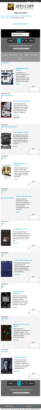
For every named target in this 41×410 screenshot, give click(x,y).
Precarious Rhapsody (21, 101)
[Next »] (31, 40)
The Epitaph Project (21, 132)
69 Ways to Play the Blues (21, 325)
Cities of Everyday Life (23, 260)
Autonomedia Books (26, 16)
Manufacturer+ (14, 55)
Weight (27, 55)
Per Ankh (3, 157)
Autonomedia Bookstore (19, 406)
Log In (35, 1)
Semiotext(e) (4, 318)
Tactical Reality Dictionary (19, 292)
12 (22, 40)
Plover (3, 223)
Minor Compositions (6, 95)
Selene (3, 285)
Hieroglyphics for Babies (20, 164)
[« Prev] (10, 40)
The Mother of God (20, 229)
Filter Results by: (20, 31)
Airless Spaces (20, 357)
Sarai (2, 254)
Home (29, 1)
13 (26, 40)
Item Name (34, 55)
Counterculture (5, 18)
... (15, 40)
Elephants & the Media (22, 69)
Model (5, 55)
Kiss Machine (5, 62)
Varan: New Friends (23, 196)
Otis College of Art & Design (9, 126)
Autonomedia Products (12, 16)
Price (20, 58)
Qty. (21, 55)
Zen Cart (34, 406)
